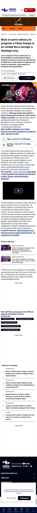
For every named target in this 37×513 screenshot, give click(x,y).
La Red (8, 412)
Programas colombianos (25, 319)
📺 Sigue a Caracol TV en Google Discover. (18, 145)
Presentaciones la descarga (11, 326)
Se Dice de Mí (10, 368)
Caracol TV (4, 34)
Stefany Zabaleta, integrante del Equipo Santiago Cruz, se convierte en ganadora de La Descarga (23, 250)
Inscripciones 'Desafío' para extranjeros (14, 15)
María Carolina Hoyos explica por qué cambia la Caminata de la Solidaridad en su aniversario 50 (20, 385)
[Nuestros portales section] (34, 473)
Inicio (4, 28)
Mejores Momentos (23, 34)
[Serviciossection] (34, 478)
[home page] (8, 10)
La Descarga (12, 34)
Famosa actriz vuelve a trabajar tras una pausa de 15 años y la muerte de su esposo (20, 417)
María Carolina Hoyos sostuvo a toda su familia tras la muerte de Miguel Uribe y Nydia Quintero (20, 373)
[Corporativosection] (34, 482)
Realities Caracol (7, 319)
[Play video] (19, 93)
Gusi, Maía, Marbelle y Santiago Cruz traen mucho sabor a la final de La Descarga (23, 260)
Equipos (20, 28)
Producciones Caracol (9, 322)
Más (33, 511)
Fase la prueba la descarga (10, 329)
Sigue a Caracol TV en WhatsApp (18, 139)
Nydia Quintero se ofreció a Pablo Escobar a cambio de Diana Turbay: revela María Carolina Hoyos (18, 396)
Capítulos (12, 28)
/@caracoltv (10, 78)
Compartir (28, 78)
